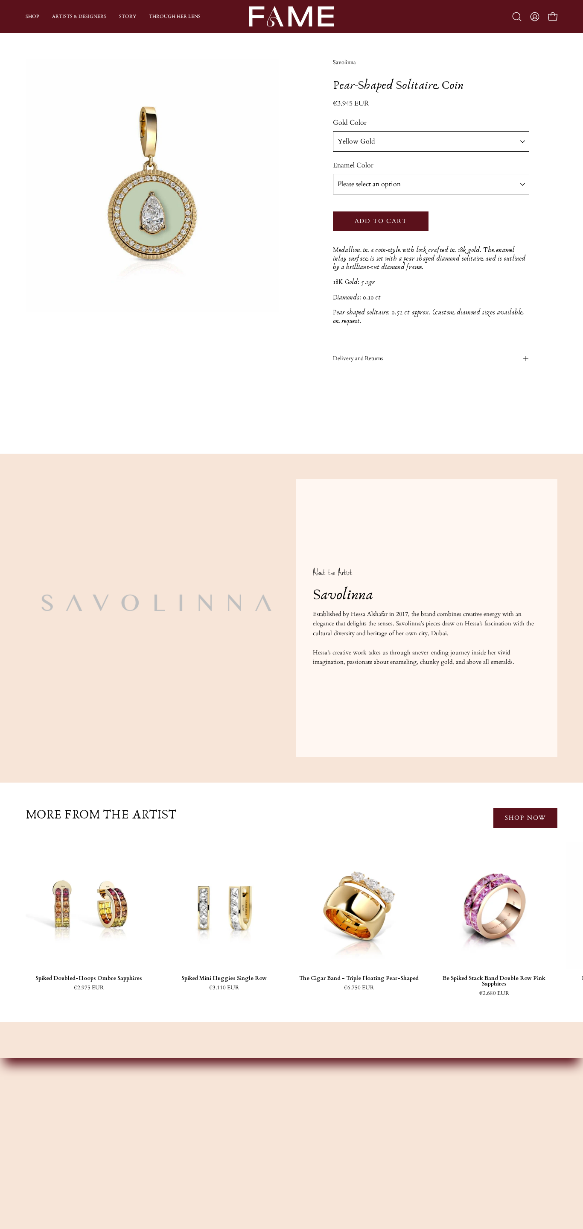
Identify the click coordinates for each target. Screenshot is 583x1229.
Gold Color (350, 122)
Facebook (312, 1136)
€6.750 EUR (359, 988)
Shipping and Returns (437, 1149)
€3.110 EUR (224, 988)
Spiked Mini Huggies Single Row (224, 978)
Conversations (208, 1149)
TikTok (310, 1161)
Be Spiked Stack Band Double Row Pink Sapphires (494, 981)
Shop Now (525, 818)
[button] (517, 17)
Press (196, 1174)
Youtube (311, 1149)
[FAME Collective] (291, 16)
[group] (291, 919)
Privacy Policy (428, 1174)
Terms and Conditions (438, 1161)
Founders (202, 1123)
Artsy (306, 1174)
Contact (420, 1123)
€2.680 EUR (494, 993)
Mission (200, 1136)
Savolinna (344, 62)
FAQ (416, 1136)
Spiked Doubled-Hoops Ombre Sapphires (88, 978)
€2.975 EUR (89, 988)
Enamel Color (353, 165)
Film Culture (207, 1161)
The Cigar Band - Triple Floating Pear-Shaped (359, 978)
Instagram (312, 1123)
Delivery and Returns (358, 358)
